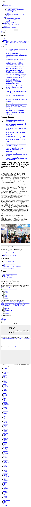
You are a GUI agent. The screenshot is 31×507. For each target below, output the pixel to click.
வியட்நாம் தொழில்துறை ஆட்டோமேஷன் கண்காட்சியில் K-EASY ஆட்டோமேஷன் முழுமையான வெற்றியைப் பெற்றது (16, 42)
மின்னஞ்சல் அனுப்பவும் (6, 316)
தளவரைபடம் (13, 301)
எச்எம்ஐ (8, 13)
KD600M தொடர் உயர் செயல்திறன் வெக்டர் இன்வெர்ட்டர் (16, 124)
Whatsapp (3, 318)
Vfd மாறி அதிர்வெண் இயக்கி (14, 305)
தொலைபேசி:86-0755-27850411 (11, 255)
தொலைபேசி (4, 319)
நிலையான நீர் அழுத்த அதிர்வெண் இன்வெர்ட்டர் (15, 303)
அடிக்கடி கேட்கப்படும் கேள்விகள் (11, 24)
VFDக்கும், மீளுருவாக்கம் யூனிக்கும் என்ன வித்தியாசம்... (16, 92)
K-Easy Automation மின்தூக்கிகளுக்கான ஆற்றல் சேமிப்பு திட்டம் (16, 55)
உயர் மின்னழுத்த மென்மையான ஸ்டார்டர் (15, 9)
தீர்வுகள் (5, 17)
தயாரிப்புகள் (6, 6)
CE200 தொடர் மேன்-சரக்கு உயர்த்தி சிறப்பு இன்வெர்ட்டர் (16, 158)
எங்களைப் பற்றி (7, 5)
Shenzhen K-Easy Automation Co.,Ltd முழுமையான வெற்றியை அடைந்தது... (15, 112)
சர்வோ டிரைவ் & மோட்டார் (12, 12)
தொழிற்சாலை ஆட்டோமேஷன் (13, 18)
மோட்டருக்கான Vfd (5, 303)
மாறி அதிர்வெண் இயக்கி (16, 303)
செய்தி (5, 26)
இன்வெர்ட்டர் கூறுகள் (11, 15)
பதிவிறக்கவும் (6, 23)
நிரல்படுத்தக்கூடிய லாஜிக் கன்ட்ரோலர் (15, 14)
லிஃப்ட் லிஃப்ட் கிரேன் (11, 19)
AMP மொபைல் (20, 301)
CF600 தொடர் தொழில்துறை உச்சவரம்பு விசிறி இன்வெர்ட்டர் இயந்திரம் (14, 149)
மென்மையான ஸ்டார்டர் (11, 10)
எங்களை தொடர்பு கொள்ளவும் (10, 27)
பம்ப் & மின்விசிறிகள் (11, 22)
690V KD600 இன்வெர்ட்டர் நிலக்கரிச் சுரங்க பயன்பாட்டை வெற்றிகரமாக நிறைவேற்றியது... (15, 70)
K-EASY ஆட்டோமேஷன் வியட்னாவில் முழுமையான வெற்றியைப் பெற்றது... (13, 81)
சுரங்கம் (8, 21)
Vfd (23, 305)
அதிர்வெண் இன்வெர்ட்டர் (12, 8)
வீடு (4, 4)
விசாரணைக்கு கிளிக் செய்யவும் (8, 287)
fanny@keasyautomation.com (10, 252)
